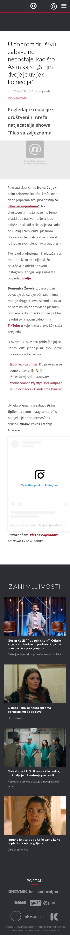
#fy (33, 383)
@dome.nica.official (24, 364)
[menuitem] (53, 6)
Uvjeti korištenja (26, 927)
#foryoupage (52, 383)
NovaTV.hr (36, 6)
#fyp (39, 383)
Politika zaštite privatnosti (52, 927)
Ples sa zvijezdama (44, 535)
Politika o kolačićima (22, 930)
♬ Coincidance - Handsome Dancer (36, 389)
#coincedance (20, 383)
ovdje (26, 278)
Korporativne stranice (47, 930)
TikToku (14, 325)
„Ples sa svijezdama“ (23, 206)
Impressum (10, 927)
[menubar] (53, 6)
